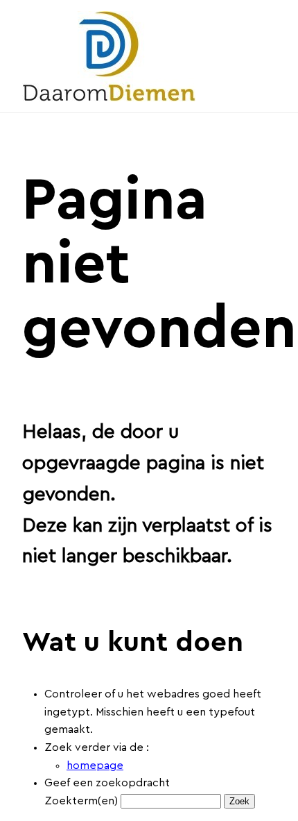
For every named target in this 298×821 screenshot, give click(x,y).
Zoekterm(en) (81, 800)
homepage (95, 765)
